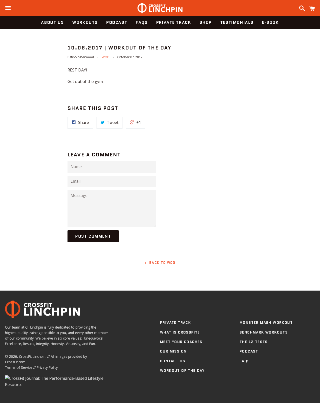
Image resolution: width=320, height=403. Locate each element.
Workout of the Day (182, 370)
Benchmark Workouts (264, 332)
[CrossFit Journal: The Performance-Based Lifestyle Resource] (56, 384)
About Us (52, 22)
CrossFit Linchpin (32, 356)
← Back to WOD (160, 262)
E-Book (270, 22)
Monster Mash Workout (266, 322)
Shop (206, 22)
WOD (106, 57)
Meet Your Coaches (181, 341)
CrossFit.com (15, 362)
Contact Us (172, 361)
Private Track (173, 22)
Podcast (116, 22)
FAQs (142, 22)
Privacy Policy (47, 367)
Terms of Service (18, 367)
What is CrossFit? (180, 332)
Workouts (85, 22)
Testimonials (237, 22)
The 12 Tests (254, 341)
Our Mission (173, 351)
